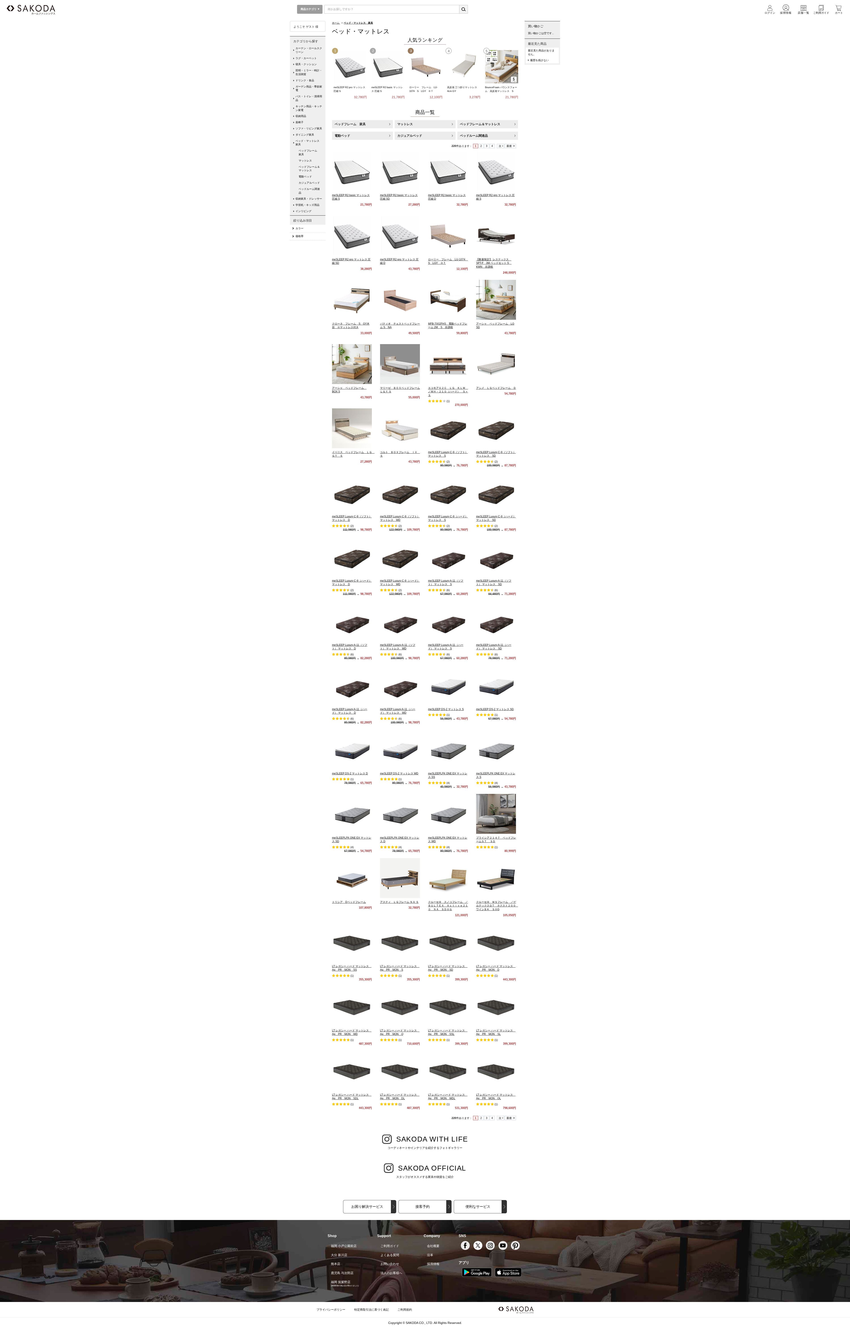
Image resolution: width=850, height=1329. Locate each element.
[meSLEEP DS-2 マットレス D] (352, 749)
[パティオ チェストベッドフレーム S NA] (400, 299)
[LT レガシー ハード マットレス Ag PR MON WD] (352, 1006)
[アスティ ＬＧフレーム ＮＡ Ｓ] (400, 877)
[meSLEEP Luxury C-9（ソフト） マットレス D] (352, 492)
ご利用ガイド (390, 1246)
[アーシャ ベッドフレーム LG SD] (496, 299)
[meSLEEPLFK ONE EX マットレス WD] (448, 813)
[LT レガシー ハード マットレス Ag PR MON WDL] (448, 1070)
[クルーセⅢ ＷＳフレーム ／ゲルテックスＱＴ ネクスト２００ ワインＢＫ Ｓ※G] (496, 877)
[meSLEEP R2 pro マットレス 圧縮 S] (350, 66)
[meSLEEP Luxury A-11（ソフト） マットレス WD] (400, 620)
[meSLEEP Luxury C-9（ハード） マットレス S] (448, 492)
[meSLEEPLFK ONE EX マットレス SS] (448, 749)
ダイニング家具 (305, 134)
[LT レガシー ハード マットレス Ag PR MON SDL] (352, 1070)
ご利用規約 (405, 1309)
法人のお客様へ (391, 1273)
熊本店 (335, 1264)
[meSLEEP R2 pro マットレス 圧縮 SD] (352, 235)
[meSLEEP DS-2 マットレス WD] (400, 749)
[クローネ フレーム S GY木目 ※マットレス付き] (352, 299)
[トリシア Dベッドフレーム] (352, 877)
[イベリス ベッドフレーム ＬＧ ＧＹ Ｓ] (352, 428)
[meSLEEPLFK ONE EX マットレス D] (400, 813)
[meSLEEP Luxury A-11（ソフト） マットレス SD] (496, 556)
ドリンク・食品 (305, 80)
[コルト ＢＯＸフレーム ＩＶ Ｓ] (400, 428)
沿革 (430, 1255)
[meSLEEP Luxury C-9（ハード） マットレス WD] (400, 556)
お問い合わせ (390, 1264)
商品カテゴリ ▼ (310, 9)
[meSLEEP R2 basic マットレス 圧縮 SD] (400, 171)
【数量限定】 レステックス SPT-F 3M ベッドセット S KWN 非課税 (494, 263)
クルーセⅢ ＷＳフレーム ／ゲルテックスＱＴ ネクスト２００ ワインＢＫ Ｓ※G (497, 905)
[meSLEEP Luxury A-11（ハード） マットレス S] (448, 620)
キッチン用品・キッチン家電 (309, 108)
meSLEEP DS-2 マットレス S (446, 709)
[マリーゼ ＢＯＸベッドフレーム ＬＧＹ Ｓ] (400, 363)
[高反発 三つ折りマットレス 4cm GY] (463, 66)
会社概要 (433, 1246)
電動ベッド (342, 135)
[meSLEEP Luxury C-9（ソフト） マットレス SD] (496, 428)
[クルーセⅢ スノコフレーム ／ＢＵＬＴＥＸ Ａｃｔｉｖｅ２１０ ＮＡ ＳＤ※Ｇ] (448, 877)
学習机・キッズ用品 (307, 205)
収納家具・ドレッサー (309, 198)
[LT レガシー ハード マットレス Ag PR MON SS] (352, 942)
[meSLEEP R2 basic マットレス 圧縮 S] (388, 66)
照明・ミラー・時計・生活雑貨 (309, 72)
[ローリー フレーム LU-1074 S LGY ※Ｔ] (425, 66)
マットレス (405, 124)
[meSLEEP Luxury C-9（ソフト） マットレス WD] (400, 492)
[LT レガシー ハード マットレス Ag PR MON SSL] (448, 1006)
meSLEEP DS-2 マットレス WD (399, 773)
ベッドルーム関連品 (474, 135)
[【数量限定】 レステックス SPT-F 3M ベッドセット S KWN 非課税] (496, 235)
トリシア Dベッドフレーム (349, 902)
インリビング (303, 211)
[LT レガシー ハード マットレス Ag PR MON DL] (400, 1070)
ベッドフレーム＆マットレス (480, 124)
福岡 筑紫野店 (340, 1282)
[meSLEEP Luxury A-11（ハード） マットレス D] (352, 685)
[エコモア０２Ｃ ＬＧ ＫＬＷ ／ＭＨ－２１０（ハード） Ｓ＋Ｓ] (448, 363)
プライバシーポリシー (331, 1309)
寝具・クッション (306, 64)
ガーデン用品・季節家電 (309, 88)
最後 (509, 146)
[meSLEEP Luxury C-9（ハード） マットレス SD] (496, 492)
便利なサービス (478, 1206)
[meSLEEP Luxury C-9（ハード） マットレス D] (352, 556)
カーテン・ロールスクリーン (309, 50)
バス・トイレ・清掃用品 (309, 98)
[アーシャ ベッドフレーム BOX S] (352, 363)
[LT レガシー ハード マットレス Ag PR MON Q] (400, 1006)
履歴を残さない (539, 60)
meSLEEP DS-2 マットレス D (350, 773)
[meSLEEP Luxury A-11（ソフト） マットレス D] (352, 620)
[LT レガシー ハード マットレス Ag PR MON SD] (448, 942)
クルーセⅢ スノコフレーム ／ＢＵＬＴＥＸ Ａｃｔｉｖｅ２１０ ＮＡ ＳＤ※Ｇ (448, 905)
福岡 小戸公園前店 (344, 1246)
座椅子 (299, 122)
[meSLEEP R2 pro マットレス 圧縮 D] (400, 235)
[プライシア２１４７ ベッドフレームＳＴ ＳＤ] (496, 813)
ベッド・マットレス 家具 (309, 142)
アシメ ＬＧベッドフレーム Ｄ (496, 388)
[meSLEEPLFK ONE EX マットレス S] (496, 749)
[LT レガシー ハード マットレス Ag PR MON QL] (496, 1070)
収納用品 (301, 116)
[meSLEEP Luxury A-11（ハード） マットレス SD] (496, 620)
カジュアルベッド (409, 135)
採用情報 (433, 1264)
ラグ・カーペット (306, 58)
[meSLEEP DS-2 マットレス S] (448, 685)
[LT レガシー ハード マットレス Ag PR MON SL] (496, 1006)
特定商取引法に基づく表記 (371, 1309)
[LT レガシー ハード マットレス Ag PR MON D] (496, 942)
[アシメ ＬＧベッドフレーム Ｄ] (496, 363)
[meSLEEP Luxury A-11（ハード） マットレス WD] (400, 685)
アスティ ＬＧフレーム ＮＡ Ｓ (399, 902)
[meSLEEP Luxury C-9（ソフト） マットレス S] (448, 428)
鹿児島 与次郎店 (342, 1273)
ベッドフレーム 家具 (350, 124)
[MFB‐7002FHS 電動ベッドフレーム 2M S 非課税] (448, 299)
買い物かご (535, 26)
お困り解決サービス (367, 1206)
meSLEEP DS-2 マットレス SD (495, 709)
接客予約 (422, 1206)
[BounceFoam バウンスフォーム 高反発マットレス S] (501, 66)
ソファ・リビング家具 (309, 128)
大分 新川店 (339, 1255)
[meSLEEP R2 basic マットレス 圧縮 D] (448, 171)
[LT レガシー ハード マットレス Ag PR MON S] (400, 942)
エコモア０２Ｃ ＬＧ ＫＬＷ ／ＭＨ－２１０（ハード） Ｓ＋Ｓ (448, 391)
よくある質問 (390, 1255)
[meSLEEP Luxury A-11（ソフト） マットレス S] (448, 556)
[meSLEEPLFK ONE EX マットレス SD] (352, 813)
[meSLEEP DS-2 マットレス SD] (496, 685)
